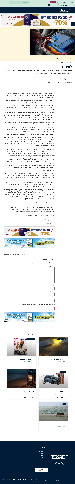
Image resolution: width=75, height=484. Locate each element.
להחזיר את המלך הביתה (27, 359)
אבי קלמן (41, 453)
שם (53, 285)
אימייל (52, 292)
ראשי (71, 62)
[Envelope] (48, 5)
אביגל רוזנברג (42, 458)
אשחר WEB (27, 479)
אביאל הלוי (41, 455)
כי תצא (63, 424)
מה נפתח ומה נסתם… (27, 392)
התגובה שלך (51, 266)
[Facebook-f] (50, 5)
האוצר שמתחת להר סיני (58, 359)
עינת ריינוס (49, 224)
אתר (53, 298)
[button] (73, 24)
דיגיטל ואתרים (21, 479)
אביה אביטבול (42, 462)
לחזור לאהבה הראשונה (58, 392)
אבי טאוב (41, 451)
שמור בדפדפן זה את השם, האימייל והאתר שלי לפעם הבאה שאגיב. (35, 304)
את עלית (66, 62)
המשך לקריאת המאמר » (59, 361)
